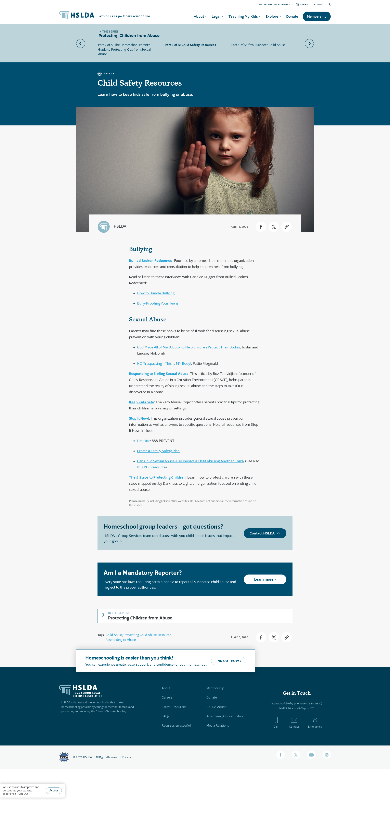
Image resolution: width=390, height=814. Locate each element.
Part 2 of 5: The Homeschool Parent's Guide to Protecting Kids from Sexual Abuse (124, 49)
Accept (53, 790)
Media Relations (217, 725)
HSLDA (120, 226)
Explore (271, 16)
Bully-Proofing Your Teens (158, 303)
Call (276, 726)
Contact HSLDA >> (265, 533)
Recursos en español (176, 725)
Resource (164, 635)
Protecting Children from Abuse (140, 617)
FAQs (165, 716)
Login (318, 4)
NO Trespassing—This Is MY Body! (164, 363)
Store (304, 4)
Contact (294, 726)
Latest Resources (174, 707)
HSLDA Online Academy (274, 4)
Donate (292, 16)
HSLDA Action (216, 707)
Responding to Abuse (121, 640)
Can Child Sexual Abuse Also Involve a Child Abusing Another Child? (190, 461)
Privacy (126, 757)
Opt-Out (23, 794)
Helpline (143, 441)
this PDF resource (151, 467)
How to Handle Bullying (155, 293)
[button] (261, 227)
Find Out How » (228, 661)
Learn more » (265, 579)
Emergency (315, 726)
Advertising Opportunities (224, 716)
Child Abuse (114, 635)
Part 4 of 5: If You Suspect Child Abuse (258, 45)
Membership (316, 16)
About (166, 688)
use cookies (14, 787)
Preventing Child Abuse (140, 635)
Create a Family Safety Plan (158, 451)
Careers (167, 697)
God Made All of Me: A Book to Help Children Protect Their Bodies (188, 347)
